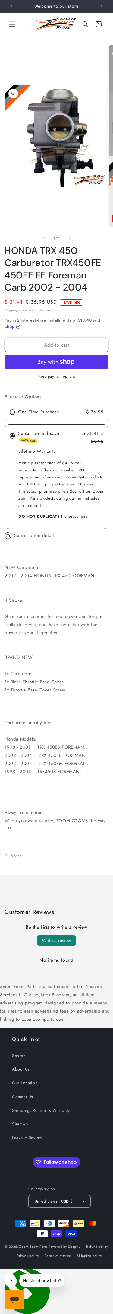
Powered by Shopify (64, 1246)
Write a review (56, 940)
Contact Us (22, 1097)
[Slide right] (70, 238)
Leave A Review (27, 1138)
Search (19, 1056)
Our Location (24, 1083)
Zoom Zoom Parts (33, 1246)
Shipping (11, 310)
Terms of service (58, 1255)
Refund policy (97, 1246)
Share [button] (16, 855)
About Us (21, 1069)
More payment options (56, 376)
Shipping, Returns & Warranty (41, 1110)
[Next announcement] (101, 6)
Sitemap (20, 1124)
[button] (12, 24)
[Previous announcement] (11, 6)
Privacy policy (28, 1255)
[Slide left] (43, 238)
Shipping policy (89, 1255)
